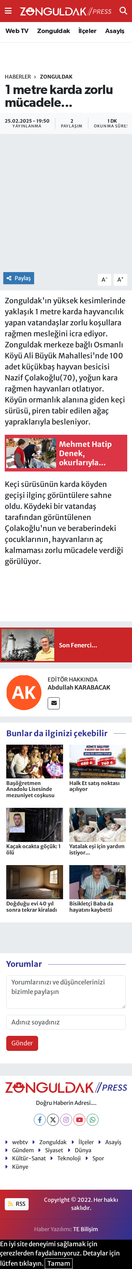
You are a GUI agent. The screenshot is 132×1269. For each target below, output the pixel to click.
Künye (20, 1166)
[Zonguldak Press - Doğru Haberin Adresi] (65, 11)
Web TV (17, 31)
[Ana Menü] (8, 11)
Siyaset (54, 1150)
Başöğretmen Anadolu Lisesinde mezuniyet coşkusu (30, 789)
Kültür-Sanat (29, 1158)
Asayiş (114, 31)
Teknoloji (69, 1158)
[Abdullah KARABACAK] (23, 692)
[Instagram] (66, 1120)
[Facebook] (40, 1120)
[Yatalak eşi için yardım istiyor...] (97, 824)
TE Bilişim (85, 1229)
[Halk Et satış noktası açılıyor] (97, 761)
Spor (98, 1158)
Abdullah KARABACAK (79, 687)
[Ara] (123, 11)
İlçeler (87, 31)
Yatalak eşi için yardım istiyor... (97, 849)
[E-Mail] (54, 703)
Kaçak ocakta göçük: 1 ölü (33, 849)
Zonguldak (53, 31)
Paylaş (23, 278)
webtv (20, 1142)
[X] (53, 1120)
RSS (20, 1203)
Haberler (18, 76)
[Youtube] (79, 1120)
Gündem (23, 1150)
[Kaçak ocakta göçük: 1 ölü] (34, 824)
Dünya (83, 1150)
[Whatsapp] (93, 1120)
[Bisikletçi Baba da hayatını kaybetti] (97, 882)
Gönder (22, 1043)
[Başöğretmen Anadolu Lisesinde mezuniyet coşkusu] (34, 761)
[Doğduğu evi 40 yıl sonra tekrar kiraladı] (34, 882)
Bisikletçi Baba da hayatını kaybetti (91, 906)
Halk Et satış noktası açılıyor (94, 786)
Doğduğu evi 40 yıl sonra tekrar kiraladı (31, 906)
